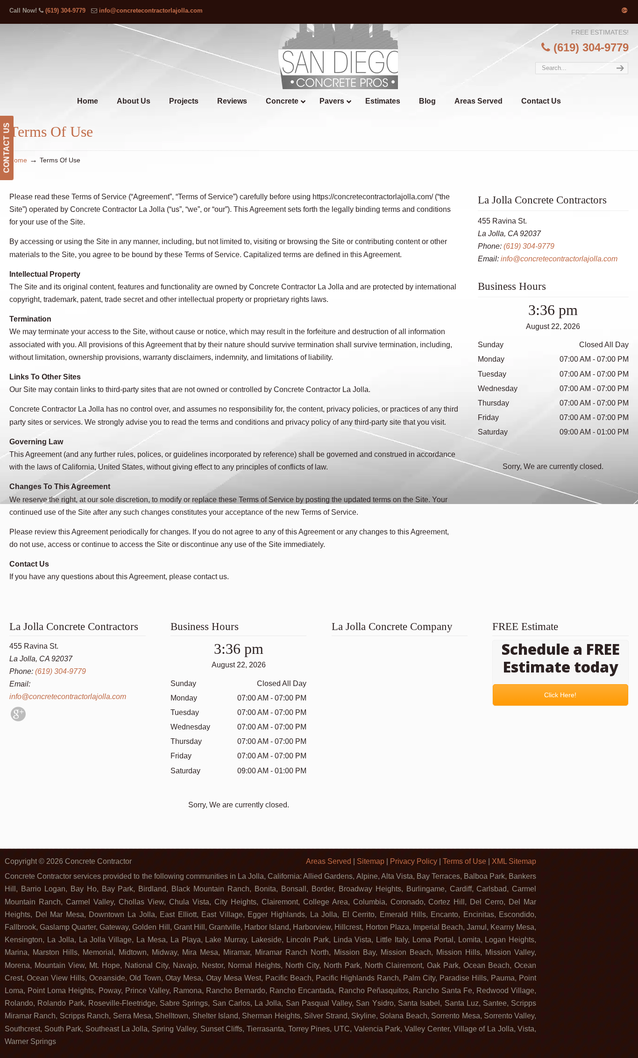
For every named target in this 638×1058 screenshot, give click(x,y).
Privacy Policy (413, 861)
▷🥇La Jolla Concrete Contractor (338, 56)
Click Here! (561, 695)
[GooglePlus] (18, 719)
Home (18, 160)
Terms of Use (464, 861)
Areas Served (328, 861)
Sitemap (370, 861)
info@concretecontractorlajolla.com (151, 10)
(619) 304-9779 (65, 10)
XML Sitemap (514, 861)
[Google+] (624, 10)
